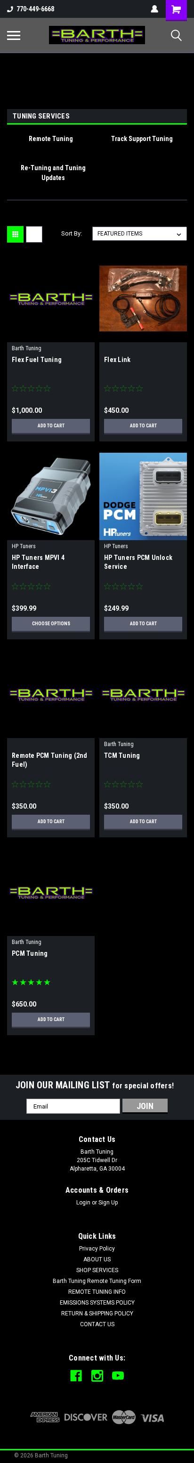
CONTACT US (97, 1324)
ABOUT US (97, 1259)
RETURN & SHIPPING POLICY (97, 1313)
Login (83, 1202)
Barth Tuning (26, 348)
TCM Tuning (122, 755)
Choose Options (51, 623)
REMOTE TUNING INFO (97, 1292)
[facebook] (76, 1376)
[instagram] (97, 1376)
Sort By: (71, 233)
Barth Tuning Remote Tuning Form (97, 1281)
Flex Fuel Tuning (37, 359)
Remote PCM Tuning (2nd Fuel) (50, 760)
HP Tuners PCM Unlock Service (138, 562)
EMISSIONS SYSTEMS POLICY (97, 1302)
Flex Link (117, 359)
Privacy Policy (97, 1248)
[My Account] (154, 9)
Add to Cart (51, 425)
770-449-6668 (35, 9)
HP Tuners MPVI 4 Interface (38, 562)
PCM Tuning (30, 953)
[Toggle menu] (13, 35)
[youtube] (118, 1376)
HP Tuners (24, 546)
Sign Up (108, 1202)
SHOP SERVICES (97, 1270)
